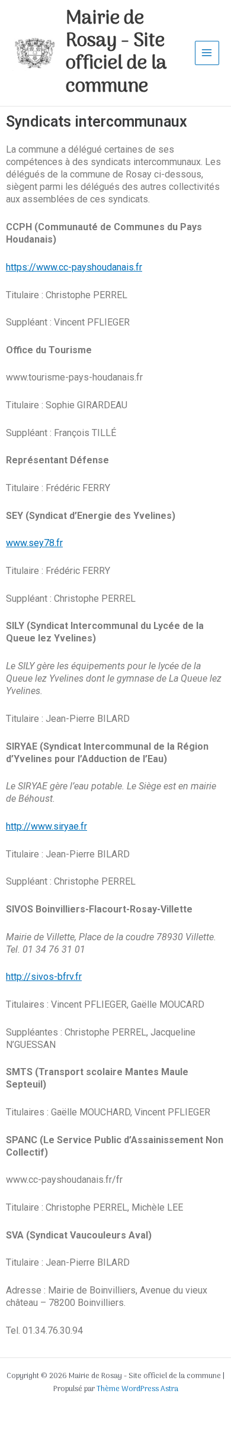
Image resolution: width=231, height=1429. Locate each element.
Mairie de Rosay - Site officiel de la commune (116, 53)
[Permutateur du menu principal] (207, 53)
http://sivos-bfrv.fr (44, 976)
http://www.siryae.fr (46, 826)
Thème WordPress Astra (137, 1389)
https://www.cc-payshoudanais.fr (74, 267)
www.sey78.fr (34, 543)
